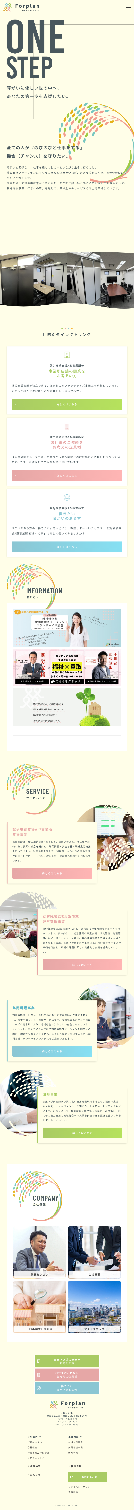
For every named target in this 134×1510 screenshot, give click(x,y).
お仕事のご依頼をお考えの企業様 (67, 1374)
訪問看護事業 (75, 1447)
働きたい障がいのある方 (67, 1388)
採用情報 (75, 1466)
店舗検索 (34, 1466)
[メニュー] (128, 7)
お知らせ (34, 1474)
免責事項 (73, 1492)
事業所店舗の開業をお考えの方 (67, 1361)
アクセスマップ (35, 1457)
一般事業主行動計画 (38, 1452)
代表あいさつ (34, 1442)
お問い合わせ (83, 1477)
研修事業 (73, 1452)
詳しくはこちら (67, 404)
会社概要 (32, 1447)
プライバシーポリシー (80, 1486)
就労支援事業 (75, 1442)
